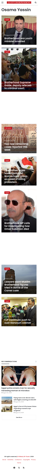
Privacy (33, 460)
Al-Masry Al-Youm (23, 456)
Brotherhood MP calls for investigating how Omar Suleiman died (17, 226)
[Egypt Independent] (19, 2)
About (4, 460)
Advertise (10, 460)
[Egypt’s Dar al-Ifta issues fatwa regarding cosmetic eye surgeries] (6, 408)
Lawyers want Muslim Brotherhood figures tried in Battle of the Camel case (17, 286)
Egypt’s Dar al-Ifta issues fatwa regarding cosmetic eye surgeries (25, 408)
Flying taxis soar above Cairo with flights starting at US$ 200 (25, 399)
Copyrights (26, 460)
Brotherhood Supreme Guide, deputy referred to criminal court (17, 85)
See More (19, 417)
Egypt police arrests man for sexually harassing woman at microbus (18, 389)
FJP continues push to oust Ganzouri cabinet (17, 321)
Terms (19, 463)
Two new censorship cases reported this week (16, 146)
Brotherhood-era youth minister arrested (18, 40)
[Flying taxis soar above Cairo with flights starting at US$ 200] (6, 400)
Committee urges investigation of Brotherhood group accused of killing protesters (15, 176)
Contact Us (18, 460)
